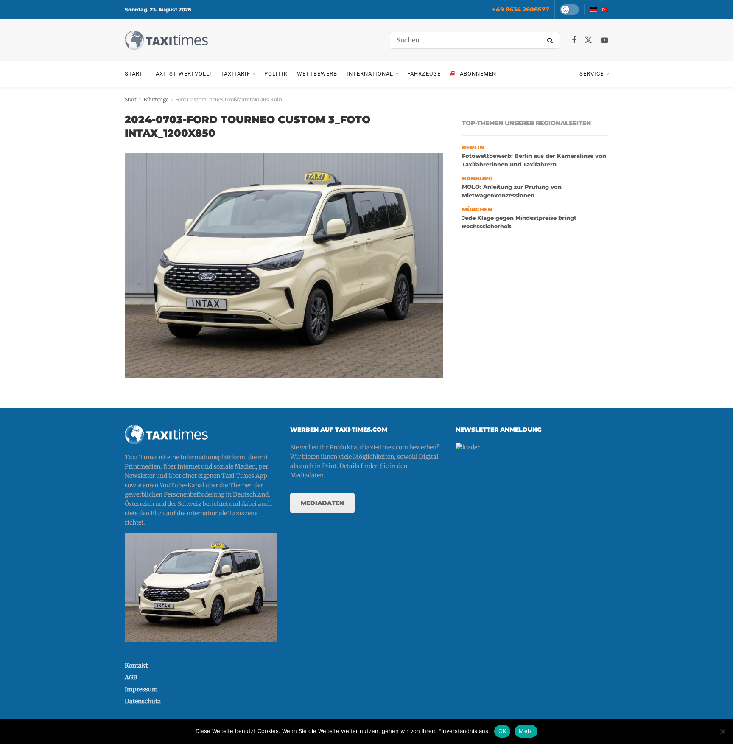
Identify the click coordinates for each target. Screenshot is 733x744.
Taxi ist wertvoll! (181, 73)
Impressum (141, 689)
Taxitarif (235, 73)
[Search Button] (551, 40)
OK (502, 730)
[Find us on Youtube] (604, 40)
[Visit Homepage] (166, 40)
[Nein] (722, 731)
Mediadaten (322, 503)
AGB (131, 677)
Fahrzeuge (424, 73)
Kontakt (136, 665)
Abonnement (480, 73)
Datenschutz (143, 701)
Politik (276, 73)
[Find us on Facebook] (574, 40)
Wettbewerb (317, 73)
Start (134, 73)
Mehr (526, 730)
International (370, 73)
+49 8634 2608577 (520, 9)
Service (591, 73)
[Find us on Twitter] (588, 40)
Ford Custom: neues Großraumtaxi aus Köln (228, 99)
